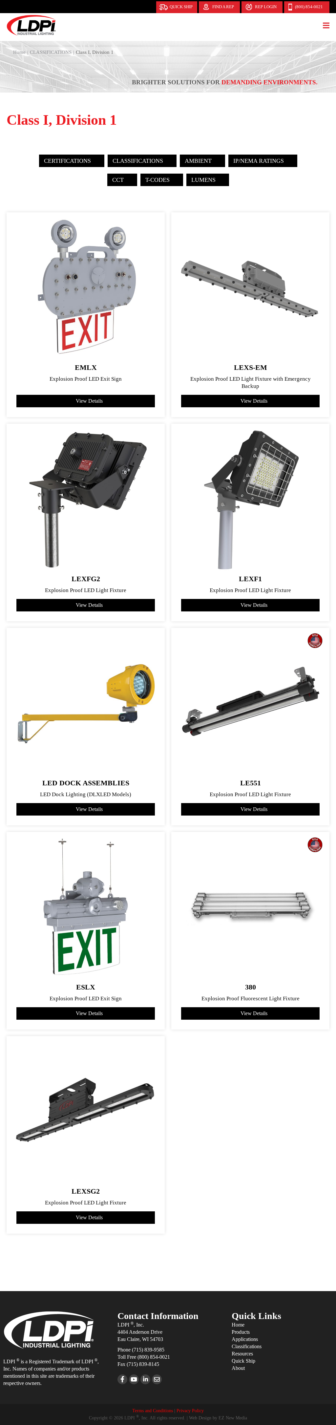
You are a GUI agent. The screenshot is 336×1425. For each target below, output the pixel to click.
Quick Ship (181, 6)
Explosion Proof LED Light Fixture (85, 590)
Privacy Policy (190, 1410)
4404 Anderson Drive (139, 1332)
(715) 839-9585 (148, 1349)
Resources (242, 1353)
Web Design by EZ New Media (218, 1417)
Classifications (247, 1346)
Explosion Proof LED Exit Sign (86, 379)
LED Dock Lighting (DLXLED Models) (85, 794)
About (238, 1368)
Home (238, 1325)
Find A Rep (223, 6)
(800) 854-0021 (309, 6)
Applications (245, 1339)
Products (241, 1332)
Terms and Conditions (152, 1410)
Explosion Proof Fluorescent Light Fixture (250, 998)
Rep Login (266, 6)
